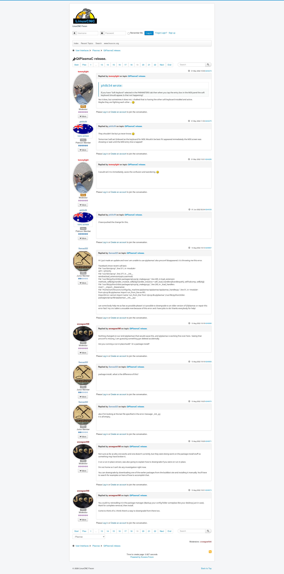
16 (119, 64)
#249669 (208, 361)
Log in (149, 33)
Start (76, 64)
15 (114, 64)
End (169, 64)
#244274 (208, 71)
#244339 (208, 209)
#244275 (208, 121)
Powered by (135, 557)
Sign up (172, 32)
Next (162, 64)
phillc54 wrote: (111, 85)
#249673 (208, 490)
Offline (83, 140)
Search (99, 43)
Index (76, 43)
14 (108, 64)
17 (125, 64)
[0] (133, 133)
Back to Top (206, 568)
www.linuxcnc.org (111, 43)
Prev (84, 64)
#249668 (208, 323)
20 (143, 64)
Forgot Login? (161, 32)
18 (131, 64)
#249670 (208, 401)
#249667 (208, 248)
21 (149, 64)
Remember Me (136, 32)
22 (155, 64)
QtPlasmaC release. (137, 76)
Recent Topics (87, 43)
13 (102, 64)
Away (83, 106)
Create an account (118, 111)
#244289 (208, 159)
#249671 (208, 441)
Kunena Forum (147, 557)
